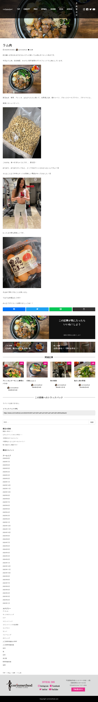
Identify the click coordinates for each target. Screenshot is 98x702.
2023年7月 (6, 583)
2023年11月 (7, 569)
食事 (31, 50)
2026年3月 (6, 475)
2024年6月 (6, 546)
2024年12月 (7, 526)
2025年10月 (7, 492)
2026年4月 (6, 472)
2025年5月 (6, 509)
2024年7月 (6, 542)
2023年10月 (7, 573)
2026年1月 (6, 482)
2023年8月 (6, 579)
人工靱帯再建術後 (8, 645)
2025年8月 (6, 499)
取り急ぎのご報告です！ (10, 445)
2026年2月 (6, 478)
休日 (4, 648)
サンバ (5, 631)
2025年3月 (6, 515)
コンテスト (6, 628)
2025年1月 (6, 522)
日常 (4, 655)
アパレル (5, 611)
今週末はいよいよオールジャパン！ (14, 441)
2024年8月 (6, 539)
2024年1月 (6, 563)
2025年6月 (6, 505)
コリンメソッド (8, 621)
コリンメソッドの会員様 (10, 624)
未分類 (5, 658)
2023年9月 (6, 576)
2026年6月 (6, 465)
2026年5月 (6, 468)
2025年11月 (7, 488)
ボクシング (6, 638)
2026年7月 (6, 462)
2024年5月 (6, 549)
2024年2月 (6, 559)
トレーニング (7, 635)
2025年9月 (6, 495)
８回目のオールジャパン (10, 438)
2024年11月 (7, 529)
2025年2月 (6, 519)
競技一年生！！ (8, 431)
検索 (92, 422)
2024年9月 (6, 536)
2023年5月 (6, 590)
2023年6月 (6, 586)
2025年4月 (6, 512)
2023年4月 (6, 593)
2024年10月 (7, 532)
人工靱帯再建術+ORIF (10, 641)
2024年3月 (6, 556)
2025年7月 (6, 502)
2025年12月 (7, 485)
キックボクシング (8, 614)
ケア (4, 618)
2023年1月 (6, 603)
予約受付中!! (78, 689)
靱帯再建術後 (7, 662)
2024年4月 (6, 552)
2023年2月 (6, 600)
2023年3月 (6, 596)
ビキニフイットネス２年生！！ (13, 435)
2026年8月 (6, 458)
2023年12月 (7, 566)
